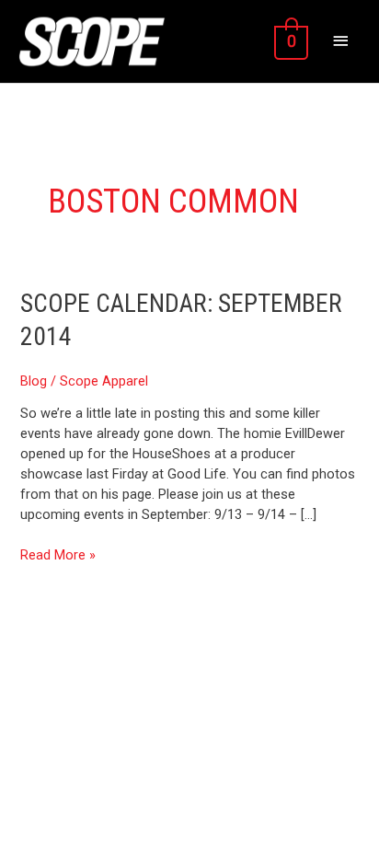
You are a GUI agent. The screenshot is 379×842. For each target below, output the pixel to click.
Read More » (58, 554)
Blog (33, 381)
